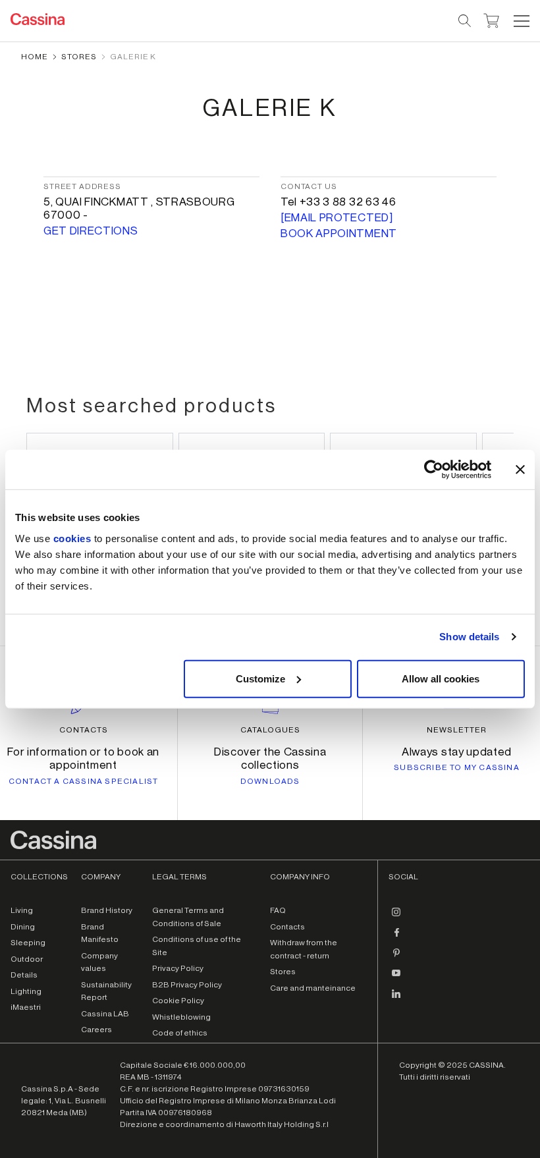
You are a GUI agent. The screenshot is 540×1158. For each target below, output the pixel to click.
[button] (519, 21)
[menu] (521, 21)
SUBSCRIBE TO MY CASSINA (457, 767)
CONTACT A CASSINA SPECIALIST (84, 781)
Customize (260, 678)
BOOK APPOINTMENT (339, 233)
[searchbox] (465, 21)
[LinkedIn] (396, 999)
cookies (72, 537)
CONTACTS (83, 730)
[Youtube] (396, 978)
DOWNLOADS (270, 781)
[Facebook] (396, 937)
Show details (469, 636)
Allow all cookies (440, 678)
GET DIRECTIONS (90, 230)
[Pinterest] (396, 958)
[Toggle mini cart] (491, 19)
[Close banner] (520, 469)
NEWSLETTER (457, 730)
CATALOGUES (270, 730)
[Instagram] (396, 917)
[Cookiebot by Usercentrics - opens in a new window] (433, 470)
